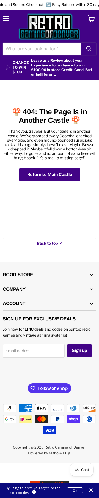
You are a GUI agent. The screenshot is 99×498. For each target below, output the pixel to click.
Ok (75, 490)
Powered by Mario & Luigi (49, 453)
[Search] (88, 49)
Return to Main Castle (49, 174)
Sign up (79, 350)
